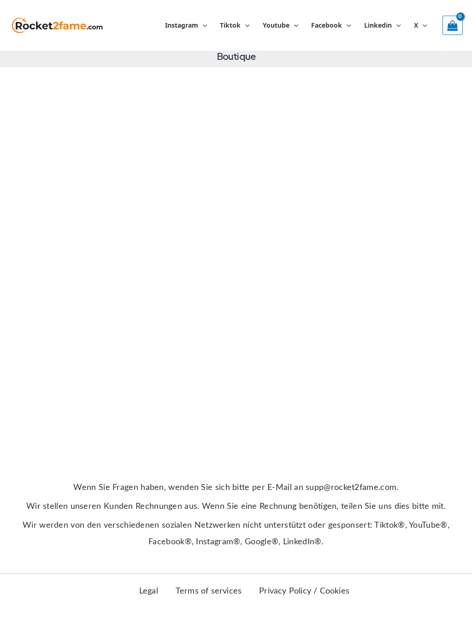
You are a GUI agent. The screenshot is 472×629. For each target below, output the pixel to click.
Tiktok (230, 25)
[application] (202, 25)
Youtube (276, 25)
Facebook (326, 25)
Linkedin (378, 25)
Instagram (181, 25)
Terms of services (209, 591)
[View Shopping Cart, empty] (452, 25)
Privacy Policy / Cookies (304, 591)
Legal (148, 591)
